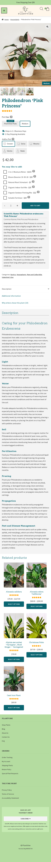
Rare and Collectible (34, 275)
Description (6, 289)
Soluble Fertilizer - (17, 198)
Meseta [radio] (36, 143)
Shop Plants (6, 725)
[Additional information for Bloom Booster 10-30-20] (34, 176)
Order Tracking (7, 757)
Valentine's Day (8, 277)
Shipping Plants (7, 765)
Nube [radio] (22, 151)
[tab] (25, 289)
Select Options (14, 604)
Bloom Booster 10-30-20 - (20, 177)
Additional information (11, 296)
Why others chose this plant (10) (15, 303)
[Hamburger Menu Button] (4, 10)
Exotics (13, 275)
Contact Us (6, 737)
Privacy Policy (7, 790)
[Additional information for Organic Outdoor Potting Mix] (38, 191)
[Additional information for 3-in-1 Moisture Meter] (33, 171)
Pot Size (6, 117)
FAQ (3, 741)
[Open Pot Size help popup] (11, 117)
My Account (6, 761)
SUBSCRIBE (25, 819)
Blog (3, 729)
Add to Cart (35, 205)
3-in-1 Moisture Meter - (19, 172)
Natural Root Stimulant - (19, 182)
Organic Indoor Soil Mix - (19, 187)
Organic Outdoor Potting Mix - (22, 192)
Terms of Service (8, 794)
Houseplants (14, 19)
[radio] (10, 124)
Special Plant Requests (10, 773)
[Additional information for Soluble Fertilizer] (28, 197)
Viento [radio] (9, 151)
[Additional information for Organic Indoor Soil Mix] (33, 186)
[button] (47, 9)
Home (7, 19)
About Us (5, 733)
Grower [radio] (10, 143)
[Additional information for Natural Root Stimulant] (33, 181)
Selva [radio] (23, 143)
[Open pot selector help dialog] (12, 139)
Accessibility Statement (10, 798)
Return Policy (6, 769)
